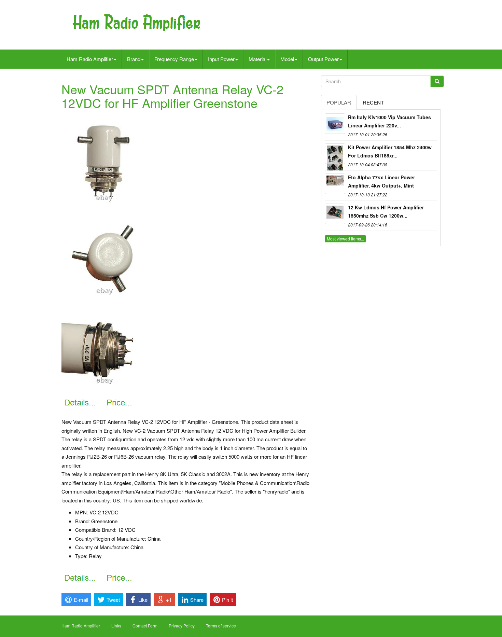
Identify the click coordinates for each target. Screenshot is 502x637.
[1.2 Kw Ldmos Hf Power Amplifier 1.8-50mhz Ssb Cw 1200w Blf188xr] (335, 214)
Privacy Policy (182, 625)
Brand (133, 59)
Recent (373, 102)
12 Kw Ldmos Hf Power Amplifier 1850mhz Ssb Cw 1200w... (386, 211)
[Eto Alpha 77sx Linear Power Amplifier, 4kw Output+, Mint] (335, 184)
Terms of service (221, 625)
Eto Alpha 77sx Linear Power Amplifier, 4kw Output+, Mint (381, 181)
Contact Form (145, 625)
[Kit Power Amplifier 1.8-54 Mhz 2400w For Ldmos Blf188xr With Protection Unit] (335, 153)
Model (287, 59)
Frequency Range (174, 59)
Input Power (221, 59)
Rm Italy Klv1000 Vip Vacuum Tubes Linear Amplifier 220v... (389, 121)
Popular (338, 102)
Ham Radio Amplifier (90, 59)
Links (116, 625)
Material (257, 59)
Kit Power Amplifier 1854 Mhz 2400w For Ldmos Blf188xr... (390, 151)
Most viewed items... (345, 238)
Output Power (323, 59)
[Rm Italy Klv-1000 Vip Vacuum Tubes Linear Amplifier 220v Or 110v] (335, 123)
